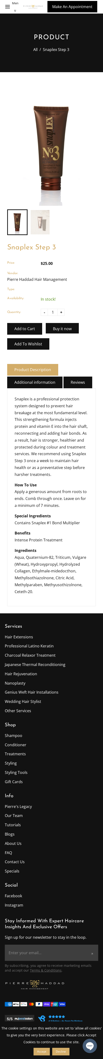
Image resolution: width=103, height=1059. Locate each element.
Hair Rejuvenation (21, 673)
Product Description (32, 369)
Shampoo (13, 735)
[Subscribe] (92, 954)
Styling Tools (16, 772)
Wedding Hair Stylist (23, 701)
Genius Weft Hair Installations (31, 692)
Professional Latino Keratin (29, 646)
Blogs (10, 834)
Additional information (34, 382)
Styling (11, 763)
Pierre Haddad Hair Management (37, 279)
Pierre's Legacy (18, 806)
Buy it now (62, 328)
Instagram (14, 905)
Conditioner (15, 744)
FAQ (8, 852)
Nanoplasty (15, 683)
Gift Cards (14, 781)
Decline (61, 1051)
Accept (41, 1051)
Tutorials (13, 824)
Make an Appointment (72, 6)
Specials (12, 871)
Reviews (78, 382)
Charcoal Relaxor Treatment (30, 655)
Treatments (15, 753)
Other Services (18, 710)
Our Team (14, 815)
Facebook (13, 895)
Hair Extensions (19, 637)
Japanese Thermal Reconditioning (35, 664)
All (35, 49)
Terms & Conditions (46, 970)
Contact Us (15, 861)
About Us (13, 843)
